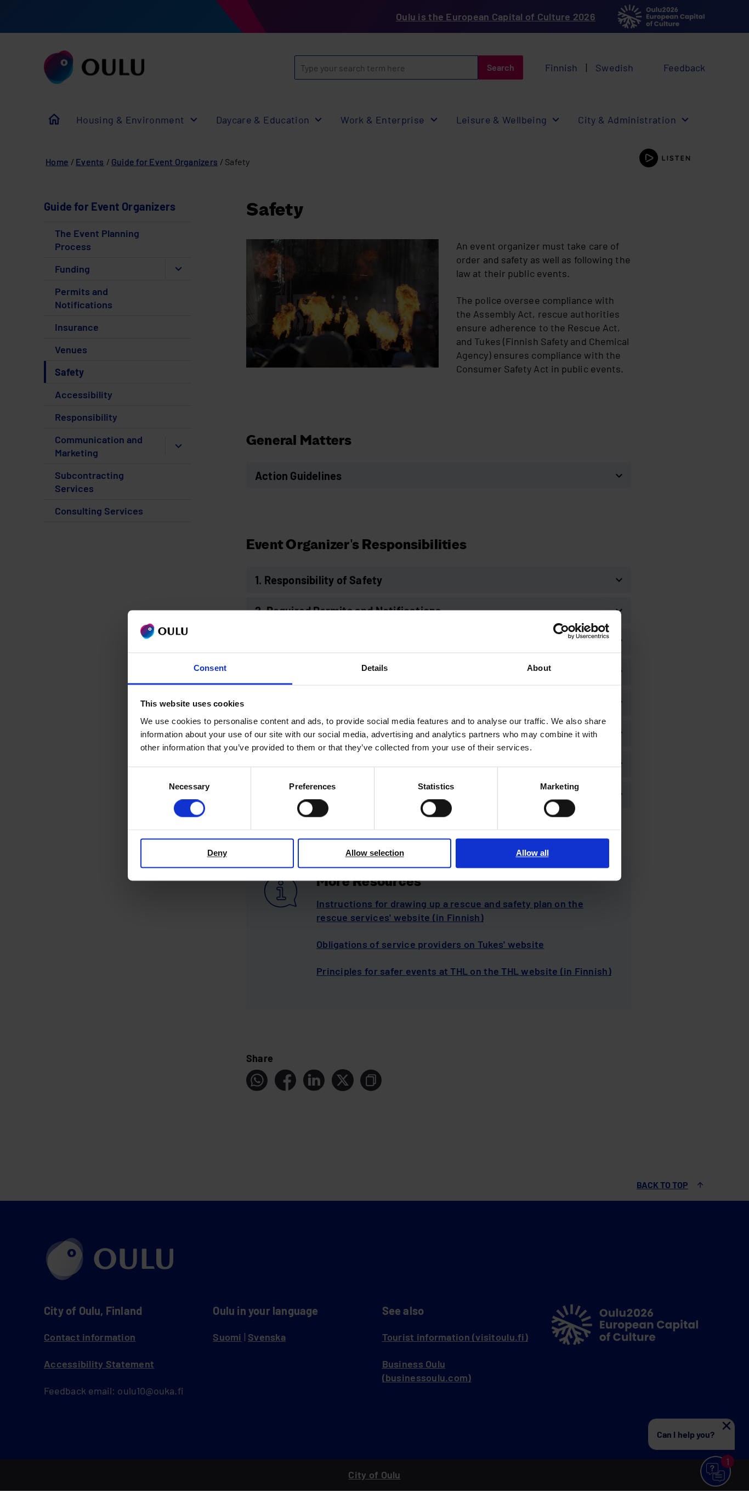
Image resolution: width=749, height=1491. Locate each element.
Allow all (532, 852)
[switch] (312, 808)
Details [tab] (374, 668)
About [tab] (539, 668)
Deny (217, 852)
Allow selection (374, 852)
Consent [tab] (210, 668)
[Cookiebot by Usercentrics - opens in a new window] (561, 631)
